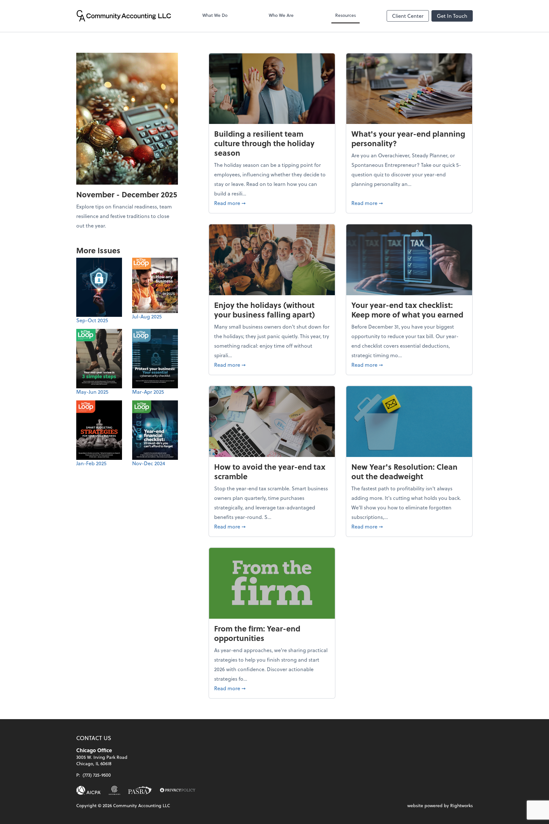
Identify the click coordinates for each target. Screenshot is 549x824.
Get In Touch (452, 15)
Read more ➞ (272, 203)
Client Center (408, 15)
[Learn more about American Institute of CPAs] (88, 790)
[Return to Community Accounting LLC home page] (124, 16)
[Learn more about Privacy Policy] (177, 790)
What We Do (214, 15)
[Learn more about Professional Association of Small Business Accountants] (140, 790)
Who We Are (281, 15)
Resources (345, 15)
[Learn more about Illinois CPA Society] (114, 790)
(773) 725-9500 (97, 775)
